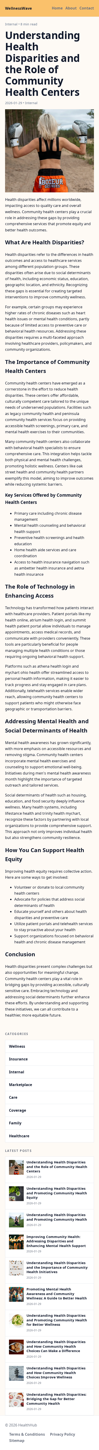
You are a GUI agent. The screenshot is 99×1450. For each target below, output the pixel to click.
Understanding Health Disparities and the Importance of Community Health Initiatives (57, 1267)
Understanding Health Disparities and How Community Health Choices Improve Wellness (55, 1372)
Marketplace (20, 1084)
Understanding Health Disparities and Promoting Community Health (56, 1217)
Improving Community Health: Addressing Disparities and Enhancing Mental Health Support (56, 1241)
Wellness (17, 1046)
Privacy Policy (62, 1434)
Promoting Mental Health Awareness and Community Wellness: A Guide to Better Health (56, 1293)
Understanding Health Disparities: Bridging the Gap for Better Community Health (56, 1399)
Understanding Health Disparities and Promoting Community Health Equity (56, 1193)
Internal (16, 1072)
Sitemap (16, 1440)
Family (15, 1123)
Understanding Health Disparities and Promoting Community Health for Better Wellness (56, 1320)
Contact (86, 8)
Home (57, 8)
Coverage (17, 1110)
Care (13, 1097)
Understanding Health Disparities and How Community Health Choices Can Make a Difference (55, 1346)
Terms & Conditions (27, 1434)
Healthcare (19, 1135)
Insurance (18, 1059)
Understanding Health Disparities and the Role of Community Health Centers (56, 1166)
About (71, 8)
